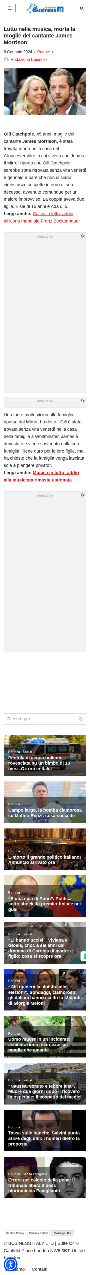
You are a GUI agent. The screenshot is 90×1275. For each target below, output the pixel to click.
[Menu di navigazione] (10, 8)
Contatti (39, 1269)
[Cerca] (82, 8)
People (43, 52)
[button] (10, 1264)
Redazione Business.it (30, 59)
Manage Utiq (62, 1233)
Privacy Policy (38, 1233)
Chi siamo (15, 1269)
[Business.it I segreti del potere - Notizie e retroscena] (45, 8)
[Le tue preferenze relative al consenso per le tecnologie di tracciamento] (85, 956)
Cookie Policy (15, 1233)
